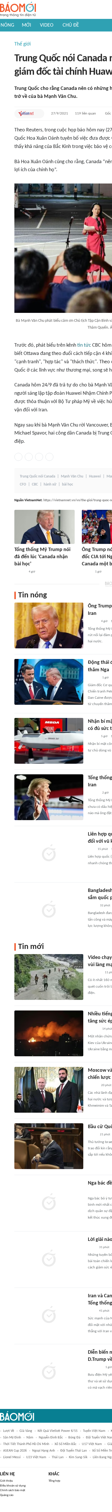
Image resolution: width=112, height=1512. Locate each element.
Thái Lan (57, 1457)
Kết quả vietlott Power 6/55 (58, 1431)
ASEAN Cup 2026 (15, 1450)
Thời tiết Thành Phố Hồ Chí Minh (26, 1444)
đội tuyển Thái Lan (73, 1450)
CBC (35, 484)
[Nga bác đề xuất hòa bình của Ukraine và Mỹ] (48, 1202)
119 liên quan (85, 113)
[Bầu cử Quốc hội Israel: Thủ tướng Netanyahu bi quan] (48, 1146)
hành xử (50, 484)
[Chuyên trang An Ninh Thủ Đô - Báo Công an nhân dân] (91, 849)
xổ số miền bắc (65, 1444)
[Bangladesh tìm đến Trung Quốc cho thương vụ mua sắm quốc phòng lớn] (48, 910)
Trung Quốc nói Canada (37, 476)
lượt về (8, 1431)
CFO (23, 484)
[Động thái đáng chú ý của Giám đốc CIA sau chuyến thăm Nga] (48, 682)
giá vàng (26, 1431)
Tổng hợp (54, 1481)
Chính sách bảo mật (12, 1490)
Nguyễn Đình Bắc (51, 1437)
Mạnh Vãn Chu (72, 476)
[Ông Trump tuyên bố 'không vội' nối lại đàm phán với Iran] (48, 625)
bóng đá (74, 1437)
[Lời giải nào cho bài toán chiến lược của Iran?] (48, 1259)
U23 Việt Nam (36, 1457)
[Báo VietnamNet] (26, 114)
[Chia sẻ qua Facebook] (18, 457)
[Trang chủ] (18, 9)
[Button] (38, 113)
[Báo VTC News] (94, 972)
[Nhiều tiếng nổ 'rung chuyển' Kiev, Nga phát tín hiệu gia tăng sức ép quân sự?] (48, 1033)
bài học (67, 484)
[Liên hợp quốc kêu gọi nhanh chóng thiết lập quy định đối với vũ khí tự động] (48, 854)
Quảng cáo (6, 1495)
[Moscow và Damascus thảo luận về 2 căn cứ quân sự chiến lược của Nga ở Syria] (48, 1090)
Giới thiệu (6, 1481)
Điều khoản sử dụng (13, 1485)
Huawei (95, 476)
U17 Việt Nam (92, 1444)
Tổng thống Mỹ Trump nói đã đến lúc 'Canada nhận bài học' (42, 557)
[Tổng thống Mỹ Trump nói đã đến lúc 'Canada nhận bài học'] (44, 527)
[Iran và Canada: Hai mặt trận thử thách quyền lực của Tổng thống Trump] (48, 1315)
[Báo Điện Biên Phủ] (98, 1191)
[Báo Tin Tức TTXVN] (92, 1247)
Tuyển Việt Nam (94, 1431)
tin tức (84, 345)
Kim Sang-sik (78, 1457)
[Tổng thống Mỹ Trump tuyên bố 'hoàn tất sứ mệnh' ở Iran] (48, 797)
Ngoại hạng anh (43, 1450)
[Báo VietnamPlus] (95, 1367)
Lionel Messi (12, 1457)
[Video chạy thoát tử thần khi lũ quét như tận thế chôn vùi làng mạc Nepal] (48, 977)
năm (29, 1437)
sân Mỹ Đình (12, 1437)
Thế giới (22, 44)
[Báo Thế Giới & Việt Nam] (92, 905)
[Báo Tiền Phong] (19, 572)
